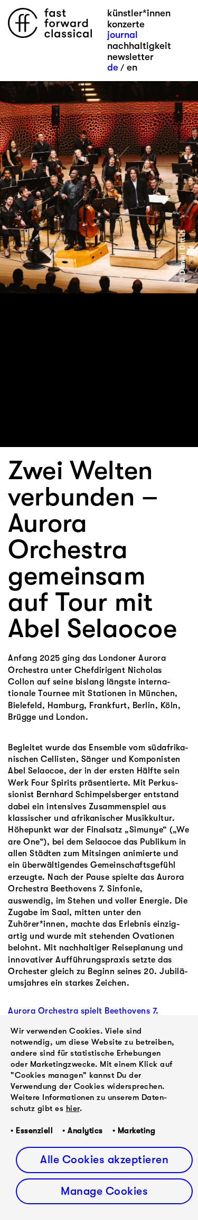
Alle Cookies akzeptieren (104, 1159)
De (112, 67)
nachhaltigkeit (139, 46)
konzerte (126, 24)
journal (122, 35)
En (132, 67)
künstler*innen (139, 13)
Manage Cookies (104, 1191)
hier (73, 1108)
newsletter (130, 57)
